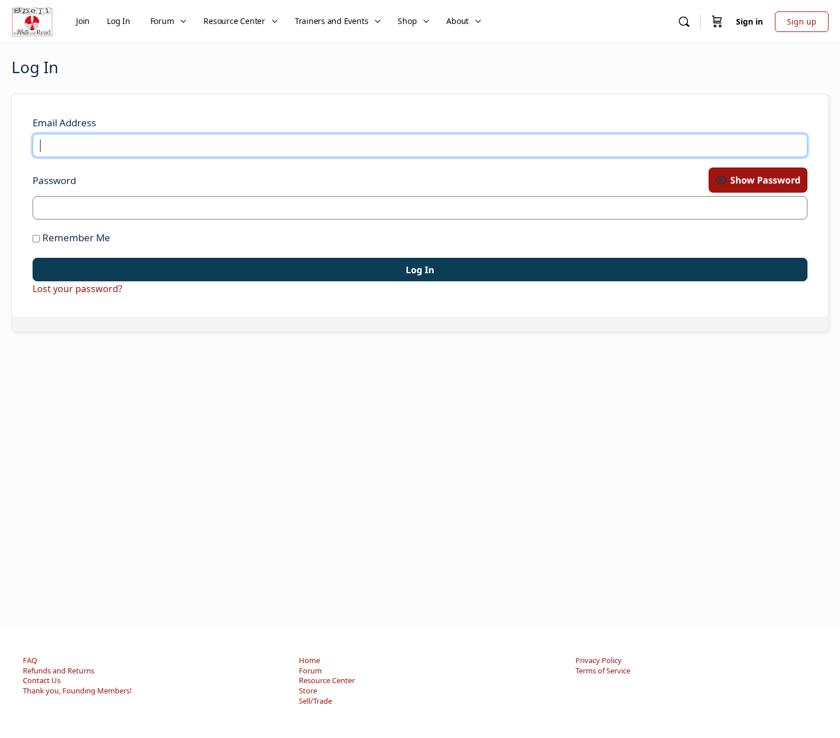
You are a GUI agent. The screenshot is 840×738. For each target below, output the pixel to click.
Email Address (64, 122)
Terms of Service (602, 670)
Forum (310, 670)
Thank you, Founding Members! (77, 690)
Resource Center (327, 680)
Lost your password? (77, 288)
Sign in (749, 21)
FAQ (30, 660)
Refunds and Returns (58, 670)
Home (309, 660)
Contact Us (42, 680)
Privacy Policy (598, 660)
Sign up (802, 21)
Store (308, 690)
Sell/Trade (315, 701)
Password (54, 180)
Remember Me (75, 237)
